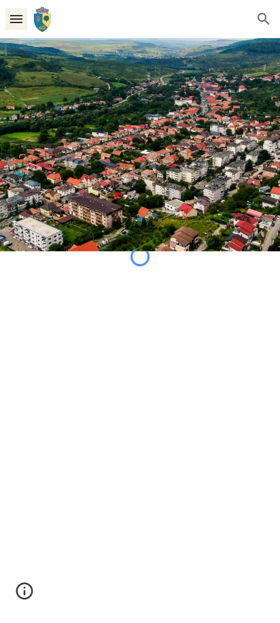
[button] (16, 18)
